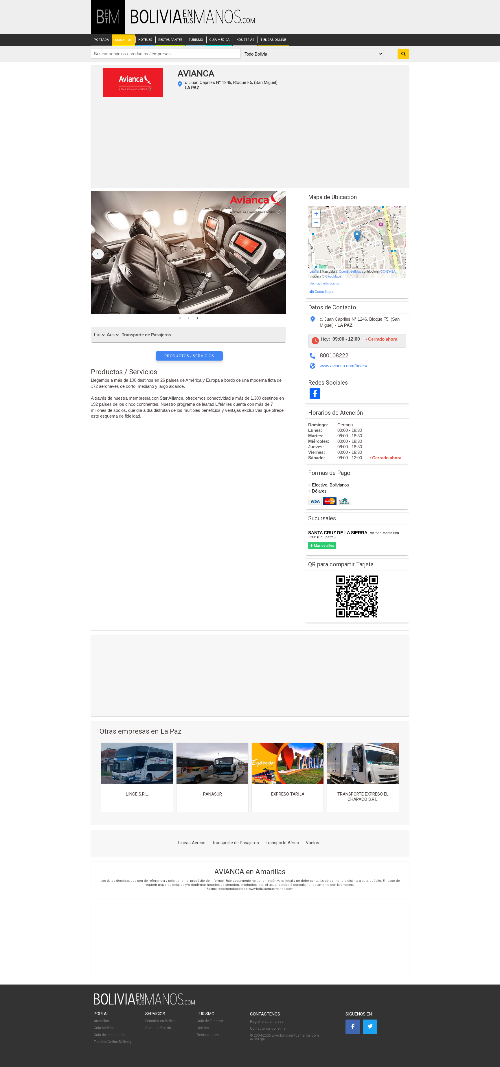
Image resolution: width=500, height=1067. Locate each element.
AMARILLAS (123, 40)
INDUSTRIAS (245, 39)
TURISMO (196, 39)
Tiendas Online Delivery (113, 1042)
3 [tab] (197, 318)
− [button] (316, 222)
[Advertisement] (250, 144)
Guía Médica (104, 1028)
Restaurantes (208, 1035)
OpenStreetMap (350, 271)
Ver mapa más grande (324, 283)
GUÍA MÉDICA (219, 39)
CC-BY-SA (387, 271)
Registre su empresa (267, 1022)
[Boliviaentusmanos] (108, 22)
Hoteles (203, 1028)
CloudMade (333, 276)
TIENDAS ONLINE (273, 39)
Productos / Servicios (189, 356)
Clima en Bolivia (158, 1028)
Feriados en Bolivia (160, 1021)
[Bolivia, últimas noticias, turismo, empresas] (144, 1004)
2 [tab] (189, 318)
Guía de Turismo (210, 1021)
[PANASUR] (212, 763)
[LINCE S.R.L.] (137, 763)
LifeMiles (223, 404)
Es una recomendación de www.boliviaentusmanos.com (250, 889)
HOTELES (145, 39)
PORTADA (101, 39)
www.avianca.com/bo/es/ (343, 365)
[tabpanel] (188, 252)
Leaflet (314, 271)
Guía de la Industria (109, 1035)
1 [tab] (180, 318)
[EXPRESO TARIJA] (287, 763)
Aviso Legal (258, 1039)
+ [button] (316, 213)
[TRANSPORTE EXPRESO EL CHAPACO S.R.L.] (363, 763)
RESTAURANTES (170, 39)
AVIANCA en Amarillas (250, 872)
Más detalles (323, 545)
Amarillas (101, 1021)
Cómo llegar (324, 292)
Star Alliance (171, 398)
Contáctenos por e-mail (268, 1028)
